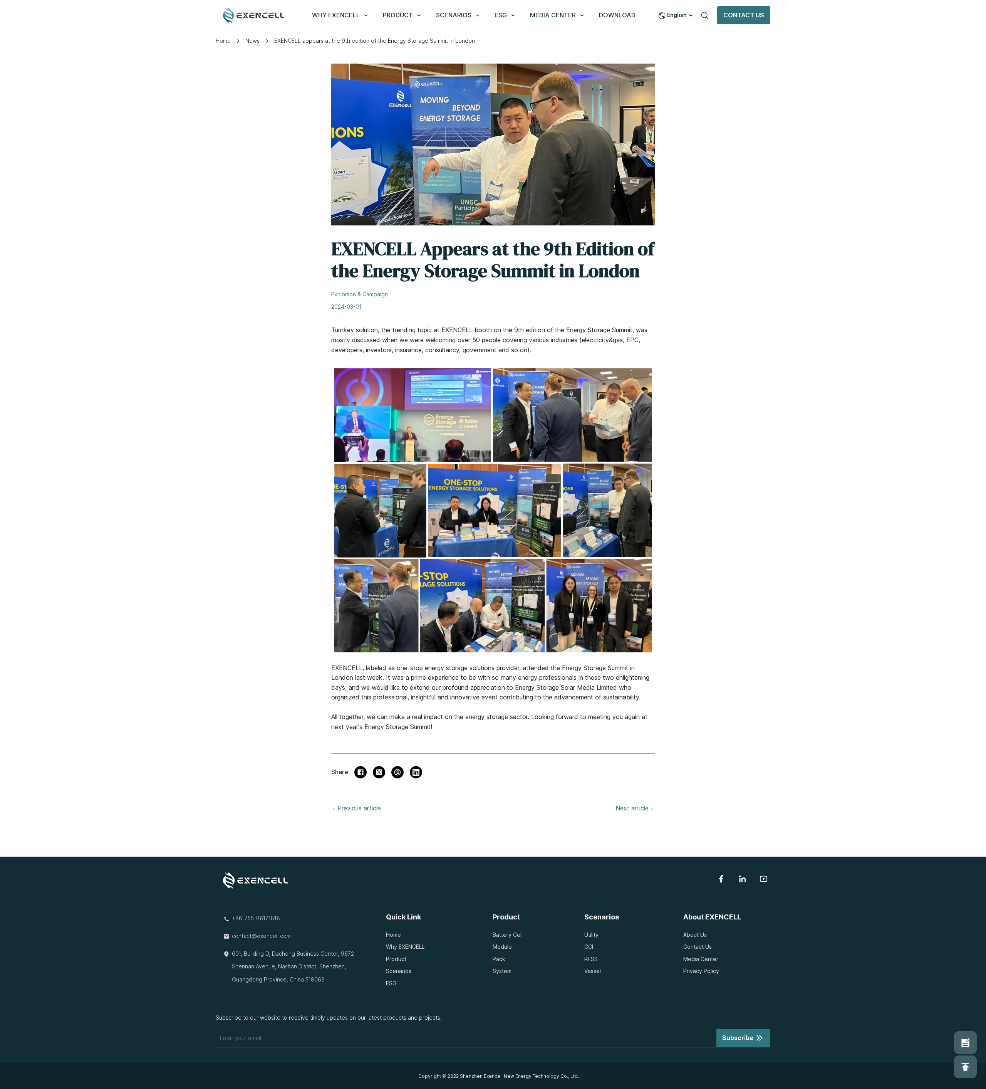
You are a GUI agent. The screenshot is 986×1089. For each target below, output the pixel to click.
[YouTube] (763, 879)
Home (223, 40)
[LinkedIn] (742, 879)
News (252, 40)
